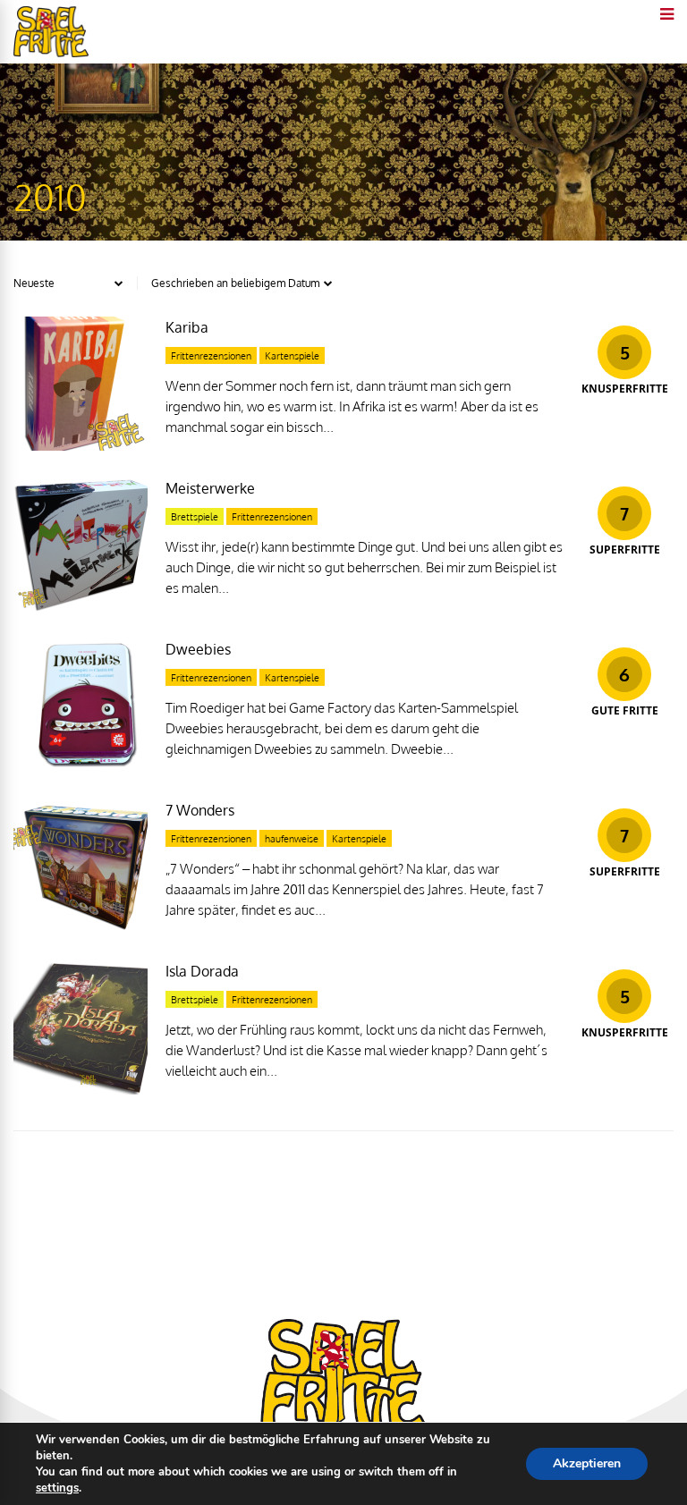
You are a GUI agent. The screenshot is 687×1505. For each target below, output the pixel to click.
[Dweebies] (80, 767)
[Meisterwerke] (80, 606)
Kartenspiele (292, 356)
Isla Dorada (202, 971)
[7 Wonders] (80, 928)
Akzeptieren (587, 1463)
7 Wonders (199, 810)
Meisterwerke (210, 488)
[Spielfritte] (51, 53)
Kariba (186, 327)
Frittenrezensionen (211, 356)
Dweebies (198, 649)
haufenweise (291, 839)
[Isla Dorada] (80, 1089)
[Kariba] (80, 445)
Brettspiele (194, 517)
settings (57, 1488)
